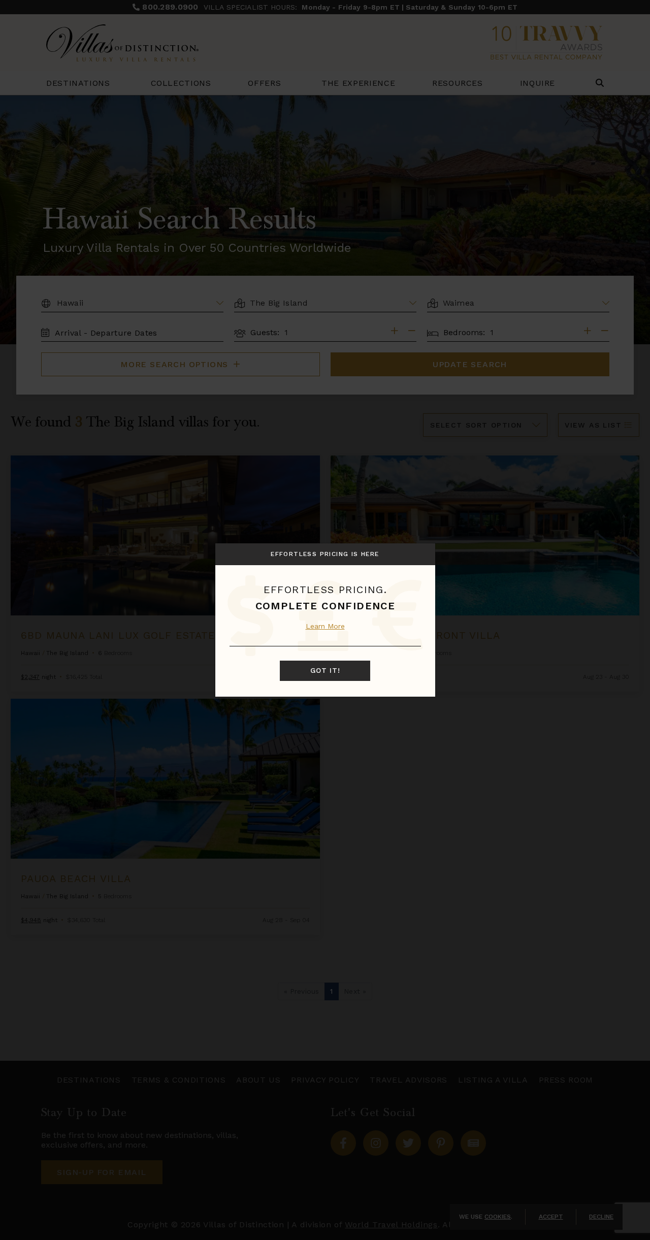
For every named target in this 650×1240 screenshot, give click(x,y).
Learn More (325, 626)
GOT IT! (325, 670)
